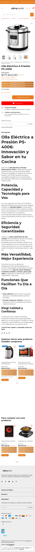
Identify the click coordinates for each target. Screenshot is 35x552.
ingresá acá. (28, 540)
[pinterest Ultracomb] (16, 481)
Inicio (2, 62)
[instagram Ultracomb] (2, 481)
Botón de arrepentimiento (7, 542)
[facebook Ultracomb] (5, 481)
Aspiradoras (5, 18)
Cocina (14, 18)
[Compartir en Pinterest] (9, 333)
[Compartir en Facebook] (4, 333)
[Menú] (2, 8)
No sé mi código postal (6, 127)
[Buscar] (32, 14)
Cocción (11, 62)
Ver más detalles (5, 89)
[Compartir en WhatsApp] (2, 333)
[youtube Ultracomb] (9, 481)
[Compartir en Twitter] (7, 333)
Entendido (21, 549)
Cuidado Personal (23, 18)
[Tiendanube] (8, 545)
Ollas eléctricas (18, 62)
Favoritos (18, 103)
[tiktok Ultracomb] (12, 481)
